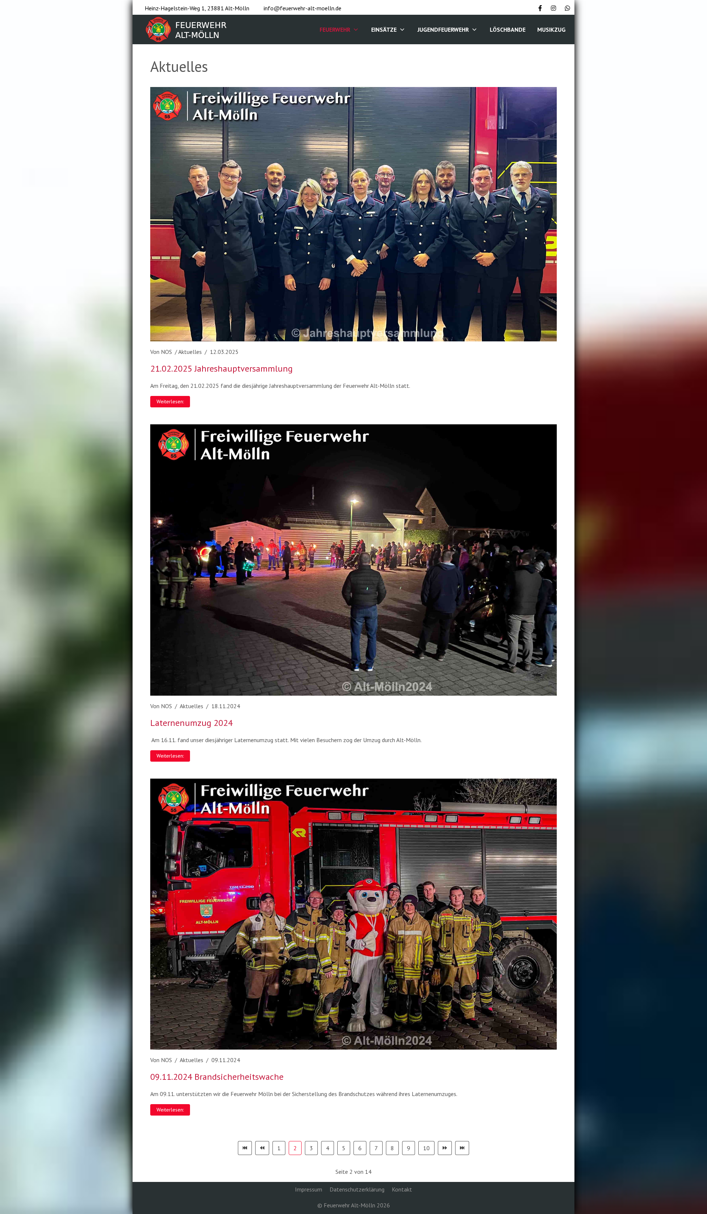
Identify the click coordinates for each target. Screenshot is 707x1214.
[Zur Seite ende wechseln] (462, 1148)
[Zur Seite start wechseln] (245, 1148)
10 (426, 1148)
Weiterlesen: (170, 401)
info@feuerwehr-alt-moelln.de (302, 8)
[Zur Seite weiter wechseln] (445, 1148)
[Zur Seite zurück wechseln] (262, 1148)
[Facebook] (540, 8)
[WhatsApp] (567, 8)
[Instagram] (553, 8)
